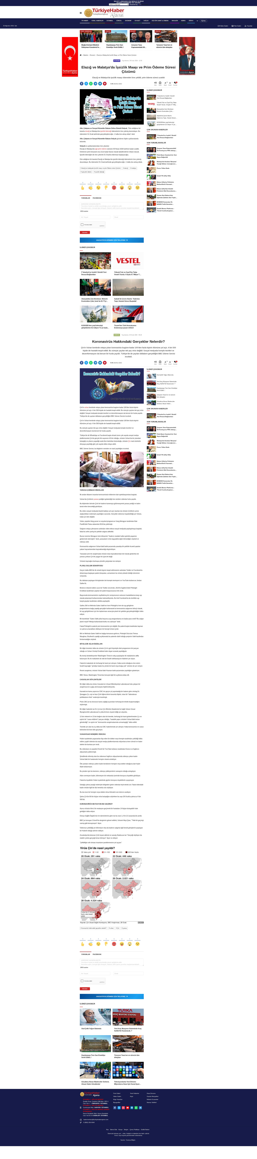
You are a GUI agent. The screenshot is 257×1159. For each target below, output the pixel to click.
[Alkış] (90, 184)
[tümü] (197, 20)
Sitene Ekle (113, 1129)
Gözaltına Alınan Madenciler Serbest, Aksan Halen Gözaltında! (95, 1083)
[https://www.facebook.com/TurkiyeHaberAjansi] (114, 1107)
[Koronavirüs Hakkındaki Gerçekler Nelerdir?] (112, 386)
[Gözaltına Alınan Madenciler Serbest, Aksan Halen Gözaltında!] (95, 1070)
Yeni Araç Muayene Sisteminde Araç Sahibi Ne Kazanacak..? (128, 1030)
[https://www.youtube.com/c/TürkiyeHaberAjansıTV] (127, 1107)
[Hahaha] (122, 184)
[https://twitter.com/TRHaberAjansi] (119, 1107)
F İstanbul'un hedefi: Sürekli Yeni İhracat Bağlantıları (93, 273)
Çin (129, 441)
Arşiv (131, 1096)
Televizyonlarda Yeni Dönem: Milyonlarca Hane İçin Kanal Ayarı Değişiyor (126, 1083)
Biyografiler (116, 1102)
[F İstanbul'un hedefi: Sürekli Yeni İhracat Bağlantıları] (95, 260)
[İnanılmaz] (130, 184)
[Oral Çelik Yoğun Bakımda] (95, 1017)
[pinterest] (105, 83)
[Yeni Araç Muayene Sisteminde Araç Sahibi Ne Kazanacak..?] (128, 1017)
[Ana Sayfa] (80, 55)
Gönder (84, 232)
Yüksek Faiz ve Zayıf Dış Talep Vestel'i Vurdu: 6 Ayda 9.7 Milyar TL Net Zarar (127, 273)
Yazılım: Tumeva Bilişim (127, 1140)
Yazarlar (249, 26)
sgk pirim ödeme (101, 149)
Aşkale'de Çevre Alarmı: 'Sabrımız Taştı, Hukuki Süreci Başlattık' (127, 300)
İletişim (126, 1129)
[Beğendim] (83, 184)
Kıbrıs (183, 20)
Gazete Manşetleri (152, 1096)
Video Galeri (224, 26)
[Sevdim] (98, 184)
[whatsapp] (91, 83)
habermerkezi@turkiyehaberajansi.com (95, 1119)
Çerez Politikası (135, 1129)
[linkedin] (100, 83)
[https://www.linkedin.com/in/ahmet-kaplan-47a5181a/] (131, 1107)
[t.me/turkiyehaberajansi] (140, 1107)
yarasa (96, 499)
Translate (145, 4)
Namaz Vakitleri (152, 1102)
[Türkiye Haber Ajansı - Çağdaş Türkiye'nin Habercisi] (104, 13)
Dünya (191, 20)
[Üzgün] (137, 184)
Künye (120, 1129)
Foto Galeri (237, 26)
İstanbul (110, 20)
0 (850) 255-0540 (89, 1122)
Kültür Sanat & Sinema (160, 20)
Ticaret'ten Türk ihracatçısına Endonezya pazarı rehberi (125, 327)
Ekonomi (128, 20)
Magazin (175, 20)
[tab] (85, 198)
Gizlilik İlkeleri (145, 1129)
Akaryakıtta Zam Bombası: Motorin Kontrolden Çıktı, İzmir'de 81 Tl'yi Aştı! (94, 300)
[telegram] (95, 83)
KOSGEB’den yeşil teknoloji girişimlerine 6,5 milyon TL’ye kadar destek (94, 327)
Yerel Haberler (134, 1093)
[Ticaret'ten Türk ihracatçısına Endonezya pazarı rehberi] (128, 314)
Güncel (119, 20)
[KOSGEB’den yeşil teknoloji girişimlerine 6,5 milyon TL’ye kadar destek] (95, 314)
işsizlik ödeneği (106, 131)
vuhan (86, 407)
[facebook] (81, 83)
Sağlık (146, 20)
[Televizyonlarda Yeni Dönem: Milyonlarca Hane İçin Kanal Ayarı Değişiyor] (128, 1070)
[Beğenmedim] (106, 184)
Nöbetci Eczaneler (152, 1099)
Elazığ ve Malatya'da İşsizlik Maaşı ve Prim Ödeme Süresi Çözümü (116, 55)
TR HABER (84, 20)
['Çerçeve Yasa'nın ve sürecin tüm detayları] (128, 1043)
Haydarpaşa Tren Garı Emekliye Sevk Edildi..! (93, 1056)
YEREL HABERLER (97, 20)
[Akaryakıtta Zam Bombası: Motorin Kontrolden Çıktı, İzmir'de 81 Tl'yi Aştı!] (95, 287)
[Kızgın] (114, 184)
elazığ (87, 131)
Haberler (85, 55)
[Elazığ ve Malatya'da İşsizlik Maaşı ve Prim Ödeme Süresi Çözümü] (112, 107)
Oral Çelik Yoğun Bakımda (91, 1028)
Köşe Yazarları (117, 1099)
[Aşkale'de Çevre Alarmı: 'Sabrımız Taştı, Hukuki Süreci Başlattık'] (128, 287)
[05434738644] (136, 1107)
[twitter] (86, 83)
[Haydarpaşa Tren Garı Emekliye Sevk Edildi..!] (95, 1043)
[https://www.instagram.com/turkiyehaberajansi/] (123, 1107)
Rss (107, 1129)
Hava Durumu (151, 1093)
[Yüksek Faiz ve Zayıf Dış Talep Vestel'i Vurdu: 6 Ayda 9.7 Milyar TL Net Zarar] (128, 260)
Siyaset (137, 20)
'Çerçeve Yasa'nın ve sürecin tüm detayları (126, 1056)
